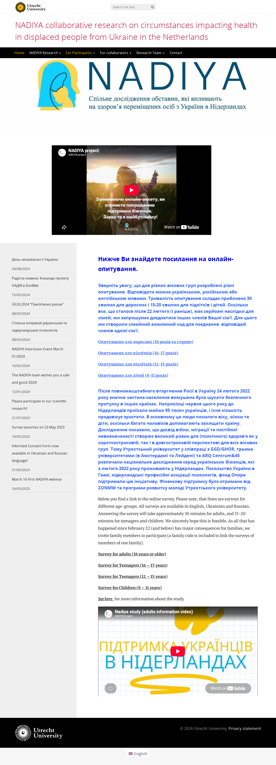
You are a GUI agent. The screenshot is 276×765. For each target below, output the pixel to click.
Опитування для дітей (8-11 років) (133, 375)
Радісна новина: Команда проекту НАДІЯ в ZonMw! (40, 282)
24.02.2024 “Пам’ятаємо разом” (38, 304)
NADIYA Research (44, 52)
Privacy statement (245, 728)
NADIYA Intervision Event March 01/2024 (37, 353)
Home (19, 52)
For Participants (79, 52)
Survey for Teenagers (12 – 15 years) (133, 576)
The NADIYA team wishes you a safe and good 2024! (40, 379)
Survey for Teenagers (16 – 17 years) (133, 565)
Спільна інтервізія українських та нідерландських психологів (39, 327)
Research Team (149, 52)
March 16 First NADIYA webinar (37, 479)
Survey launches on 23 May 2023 (38, 427)
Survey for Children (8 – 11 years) (130, 587)
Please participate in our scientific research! (39, 405)
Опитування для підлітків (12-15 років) (138, 364)
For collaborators (114, 52)
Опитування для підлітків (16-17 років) (138, 353)
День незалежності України (35, 259)
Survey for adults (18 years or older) (132, 554)
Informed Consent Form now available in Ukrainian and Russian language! (39, 453)
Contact (176, 52)
